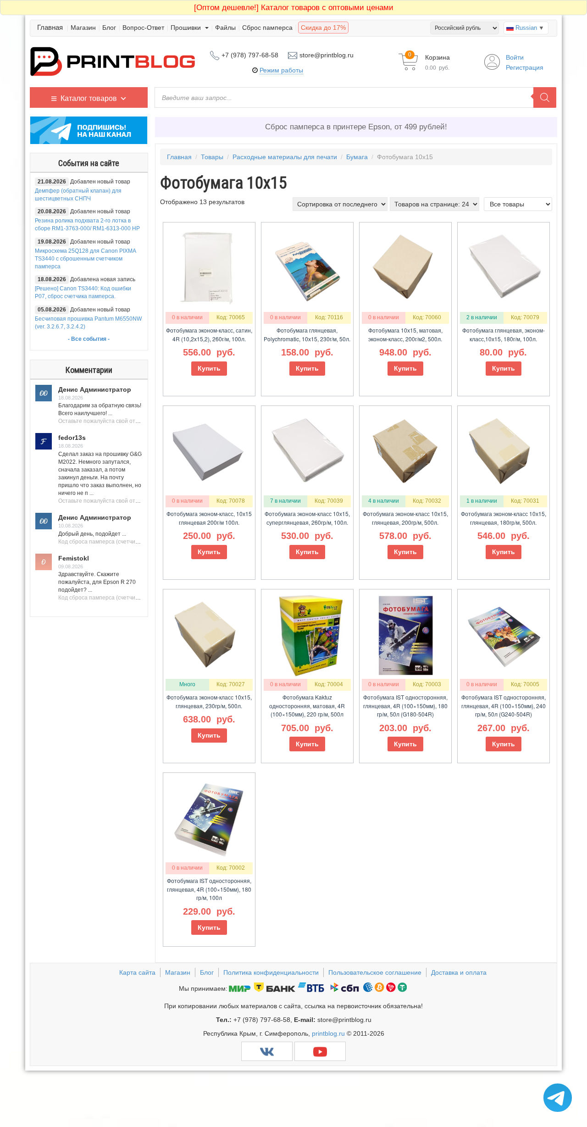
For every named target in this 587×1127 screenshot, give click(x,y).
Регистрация (524, 67)
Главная (50, 27)
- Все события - (89, 339)
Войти (515, 57)
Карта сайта (137, 972)
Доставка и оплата (459, 972)
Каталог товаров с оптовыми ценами (293, 7)
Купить (209, 368)
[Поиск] (544, 97)
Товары (212, 157)
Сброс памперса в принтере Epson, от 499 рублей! (356, 126)
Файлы (225, 27)
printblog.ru (328, 1033)
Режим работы (281, 70)
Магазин (83, 27)
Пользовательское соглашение (374, 972)
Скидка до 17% (323, 27)
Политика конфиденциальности (271, 972)
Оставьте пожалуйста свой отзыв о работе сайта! (123, 421)
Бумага (357, 157)
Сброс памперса (267, 27)
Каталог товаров (89, 98)
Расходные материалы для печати (285, 157)
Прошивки (187, 27)
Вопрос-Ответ (143, 27)
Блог (109, 27)
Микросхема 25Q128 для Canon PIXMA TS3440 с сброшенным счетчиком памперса (85, 259)
